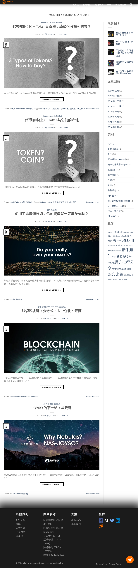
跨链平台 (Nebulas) (53, 555)
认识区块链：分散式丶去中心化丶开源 (52, 311)
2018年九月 (113, 116)
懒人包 (123, 245)
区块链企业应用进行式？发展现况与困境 (124, 53)
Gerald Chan (62, 34)
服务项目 (87, 5)
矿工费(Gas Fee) (115, 206)
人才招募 (20, 527)
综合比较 (115, 274)
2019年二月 (113, 96)
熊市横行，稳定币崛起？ (124, 63)
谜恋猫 (121, 279)
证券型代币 (80, 108)
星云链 (114, 256)
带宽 (118, 245)
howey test (44, 108)
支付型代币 (61, 108)
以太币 (120, 232)
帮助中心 (76, 520)
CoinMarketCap (46, 202)
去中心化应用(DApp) (117, 164)
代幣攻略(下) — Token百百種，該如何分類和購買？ (52, 26)
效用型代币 (71, 108)
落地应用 (127, 275)
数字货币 (118, 250)
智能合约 (68, 202)
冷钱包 (110, 236)
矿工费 (124, 269)
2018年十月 (113, 111)
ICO (50, 108)
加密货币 (60, 202)
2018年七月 (113, 127)
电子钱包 (117, 268)
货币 (74, 202)
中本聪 (110, 232)
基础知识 (59, 22)
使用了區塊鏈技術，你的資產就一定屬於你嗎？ (52, 213)
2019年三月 (113, 90)
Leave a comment (92, 108)
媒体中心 (99, 5)
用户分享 (112, 195)
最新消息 (57, 404)
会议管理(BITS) (51, 535)
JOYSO (76, 5)
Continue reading (51, 99)
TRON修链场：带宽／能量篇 (124, 33)
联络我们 (76, 524)
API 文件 (20, 520)
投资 (110, 180)
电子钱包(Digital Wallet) (119, 200)
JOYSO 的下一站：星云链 (52, 408)
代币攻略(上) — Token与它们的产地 (52, 120)
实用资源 (112, 174)
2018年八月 (113, 122)
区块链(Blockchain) (50, 307)
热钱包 (112, 263)
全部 (53, 22)
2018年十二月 (114, 101)
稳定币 (129, 269)
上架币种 (20, 531)
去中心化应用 (123, 240)
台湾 (109, 245)
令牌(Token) (46, 22)
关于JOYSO (120, 5)
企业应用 (126, 232)
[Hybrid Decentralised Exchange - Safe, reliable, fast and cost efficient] (10, 2)
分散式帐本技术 (118, 236)
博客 (109, 5)
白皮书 (19, 535)
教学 (110, 185)
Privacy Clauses (115, 564)
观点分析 (54, 210)
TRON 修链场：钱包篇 (124, 42)
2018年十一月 (114, 106)
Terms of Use (102, 564)
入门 (131, 232)
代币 (54, 108)
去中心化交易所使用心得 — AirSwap (124, 71)
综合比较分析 (114, 211)
